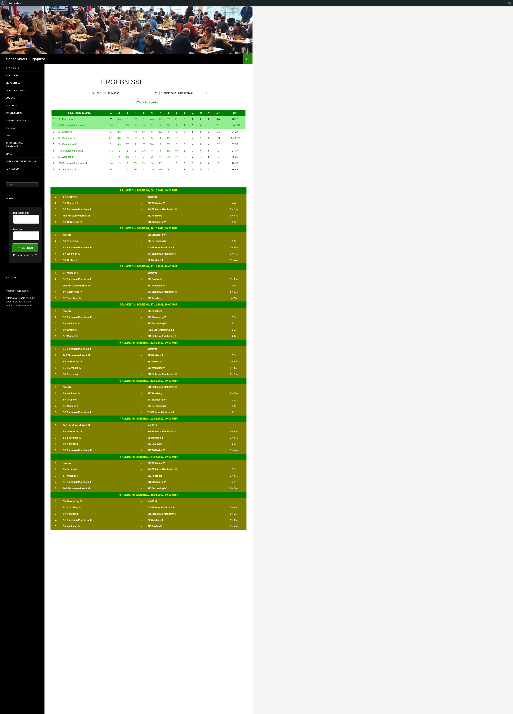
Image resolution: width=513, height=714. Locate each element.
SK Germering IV (67, 144)
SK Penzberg (65, 119)
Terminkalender (16, 120)
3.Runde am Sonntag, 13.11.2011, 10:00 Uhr (148, 266)
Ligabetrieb (13, 83)
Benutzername (21, 212)
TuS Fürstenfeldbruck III (71, 150)
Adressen (12, 75)
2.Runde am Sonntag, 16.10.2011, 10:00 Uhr (149, 228)
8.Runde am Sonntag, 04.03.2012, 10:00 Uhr (148, 456)
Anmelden (11, 277)
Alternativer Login (15, 298)
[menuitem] (3, 3)
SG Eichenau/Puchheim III (72, 163)
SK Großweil (65, 131)
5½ (119, 119)
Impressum (12, 169)
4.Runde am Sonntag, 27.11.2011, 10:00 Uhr (148, 304)
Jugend (10, 98)
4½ (152, 119)
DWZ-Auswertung (148, 102)
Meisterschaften (16, 90)
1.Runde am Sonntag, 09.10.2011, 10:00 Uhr (149, 190)
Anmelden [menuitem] (14, 3)
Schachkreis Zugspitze (25, 59)
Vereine (10, 128)
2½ (111, 125)
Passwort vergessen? (25, 255)
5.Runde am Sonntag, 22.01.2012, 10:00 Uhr (148, 342)
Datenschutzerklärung (21, 161)
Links (9, 154)
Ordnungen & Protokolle (14, 145)
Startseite (12, 68)
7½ (176, 119)
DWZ (8, 135)
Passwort (18, 229)
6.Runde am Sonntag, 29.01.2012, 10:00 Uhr (148, 380)
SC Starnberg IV (67, 169)
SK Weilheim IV (66, 138)
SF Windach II (65, 157)
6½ (160, 119)
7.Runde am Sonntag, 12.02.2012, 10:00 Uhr (148, 418)
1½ (111, 157)
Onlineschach (14, 113)
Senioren (11, 105)
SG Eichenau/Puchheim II (72, 125)
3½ (160, 131)
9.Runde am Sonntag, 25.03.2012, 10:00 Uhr (148, 494)
